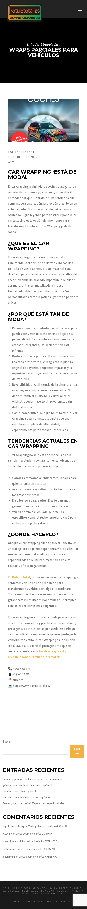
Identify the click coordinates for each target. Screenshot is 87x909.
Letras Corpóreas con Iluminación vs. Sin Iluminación (32, 779)
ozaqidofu (9, 841)
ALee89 (7, 833)
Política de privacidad (38, 890)
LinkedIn (52, 901)
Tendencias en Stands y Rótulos (21, 791)
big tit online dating (13, 826)
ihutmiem (8, 849)
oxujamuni (9, 856)
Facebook (18, 901)
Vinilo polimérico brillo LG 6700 (34, 833)
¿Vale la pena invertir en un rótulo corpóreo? (27, 785)
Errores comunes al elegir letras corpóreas (26, 797)
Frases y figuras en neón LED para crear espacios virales (33, 803)
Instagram (35, 901)
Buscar (7, 741)
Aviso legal (11, 890)
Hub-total (58, 893)
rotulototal (25, 152)
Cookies (62, 890)
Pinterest (68, 901)
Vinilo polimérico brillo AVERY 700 (47, 826)
